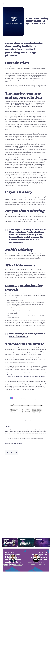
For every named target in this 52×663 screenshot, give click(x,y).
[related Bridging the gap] (42, 542)
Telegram (16, 443)
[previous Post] (37, 560)
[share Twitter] (7, 452)
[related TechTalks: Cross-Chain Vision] (26, 542)
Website (7, 443)
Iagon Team (35, 26)
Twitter (11, 443)
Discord (21, 443)
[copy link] (16, 452)
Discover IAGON (29, 15)
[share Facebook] (12, 452)
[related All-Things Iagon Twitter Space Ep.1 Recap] (10, 542)
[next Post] (14, 560)
